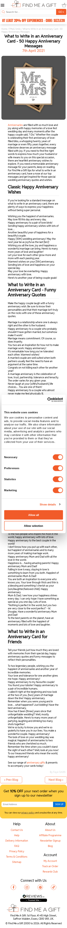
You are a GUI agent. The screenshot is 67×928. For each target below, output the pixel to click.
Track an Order (50, 866)
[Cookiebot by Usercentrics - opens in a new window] (48, 399)
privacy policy (28, 812)
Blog (50, 846)
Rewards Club (50, 871)
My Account (50, 861)
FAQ (16, 846)
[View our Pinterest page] (40, 887)
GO (61, 12)
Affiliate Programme (50, 835)
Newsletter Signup (50, 840)
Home (4, 29)
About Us (50, 830)
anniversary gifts (36, 762)
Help (16, 835)
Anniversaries (15, 125)
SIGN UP (59, 804)
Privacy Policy (16, 851)
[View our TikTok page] (53, 887)
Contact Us (17, 830)
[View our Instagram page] (26, 887)
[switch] (58, 468)
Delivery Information (16, 840)
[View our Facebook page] (13, 887)
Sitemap (16, 862)
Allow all (33, 514)
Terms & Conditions (16, 856)
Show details (48, 504)
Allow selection (33, 525)
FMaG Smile (15, 29)
